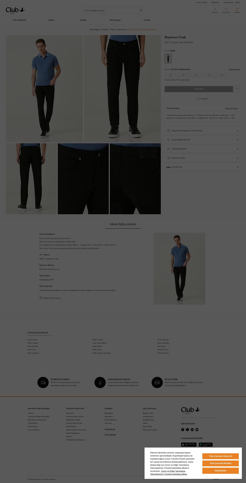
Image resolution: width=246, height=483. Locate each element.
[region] (193, 463)
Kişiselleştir (220, 471)
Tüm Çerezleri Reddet (220, 463)
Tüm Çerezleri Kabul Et (220, 456)
